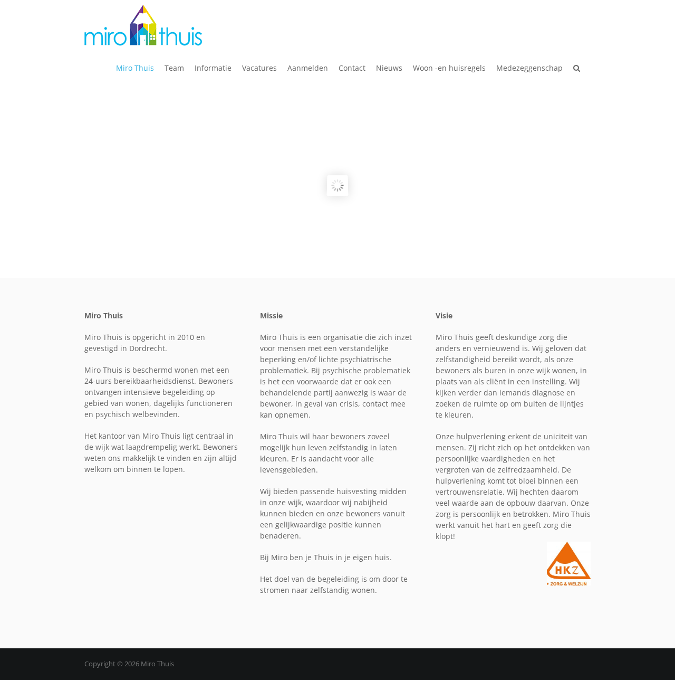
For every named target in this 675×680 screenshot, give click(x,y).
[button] (576, 68)
